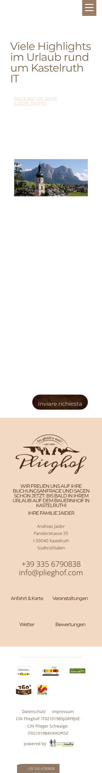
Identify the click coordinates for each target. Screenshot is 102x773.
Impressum (63, 711)
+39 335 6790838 (51, 564)
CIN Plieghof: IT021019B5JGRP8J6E (48, 718)
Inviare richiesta (60, 403)
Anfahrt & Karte (27, 598)
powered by (35, 743)
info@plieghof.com (51, 572)
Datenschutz (34, 711)
